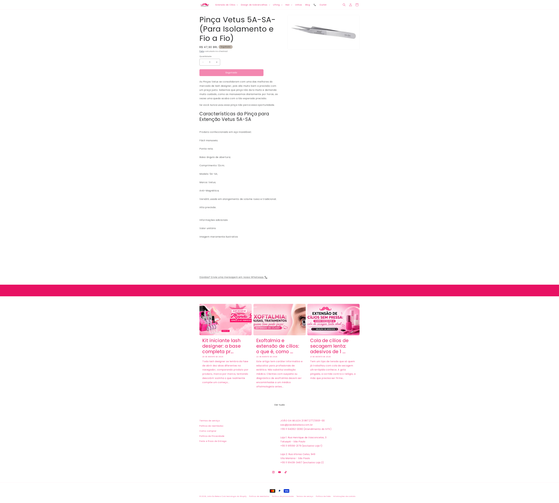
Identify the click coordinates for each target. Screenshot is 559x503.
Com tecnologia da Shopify (234, 496)
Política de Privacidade (211, 436)
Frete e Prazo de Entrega (212, 441)
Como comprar (207, 431)
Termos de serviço (209, 420)
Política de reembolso (211, 425)
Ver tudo (279, 404)
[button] (226, 5)
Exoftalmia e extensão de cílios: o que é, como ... (277, 346)
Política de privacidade (283, 496)
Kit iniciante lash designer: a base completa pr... (221, 346)
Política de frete (323, 496)
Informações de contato (344, 496)
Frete (201, 51)
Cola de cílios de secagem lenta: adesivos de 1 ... (329, 346)
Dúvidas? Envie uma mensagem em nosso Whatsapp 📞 (233, 277)
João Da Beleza (214, 496)
